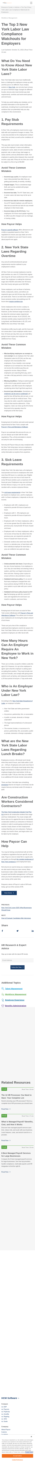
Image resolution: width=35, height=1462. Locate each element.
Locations (4, 1434)
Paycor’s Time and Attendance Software (14, 427)
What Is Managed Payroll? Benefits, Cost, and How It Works (17, 1123)
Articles (16, 7)
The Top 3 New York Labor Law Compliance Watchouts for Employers (16, 10)
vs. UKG (4, 1419)
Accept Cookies (17, 1456)
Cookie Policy (29, 1452)
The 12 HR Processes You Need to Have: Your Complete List (16, 1096)
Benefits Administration (15, 1006)
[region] (17, 1448)
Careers (4, 1432)
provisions (4, 785)
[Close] (31, 1436)
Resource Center (7, 7)
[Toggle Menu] (31, 3)
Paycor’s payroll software (9, 230)
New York (12, 87)
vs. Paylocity (5, 1411)
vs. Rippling (5, 1416)
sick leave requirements (12, 492)
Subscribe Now (16, 967)
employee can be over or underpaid (16, 394)
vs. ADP (4, 1407)
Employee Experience (14, 1000)
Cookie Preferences (17, 1459)
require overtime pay (16, 301)
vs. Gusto (4, 1421)
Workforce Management (15, 994)
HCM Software (9, 1398)
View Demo (8, 893)
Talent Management (13, 989)
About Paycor (5, 1429)
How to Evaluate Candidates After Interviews (16, 918)
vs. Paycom (5, 1409)
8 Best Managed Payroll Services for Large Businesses (16, 1154)
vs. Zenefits (5, 1414)
